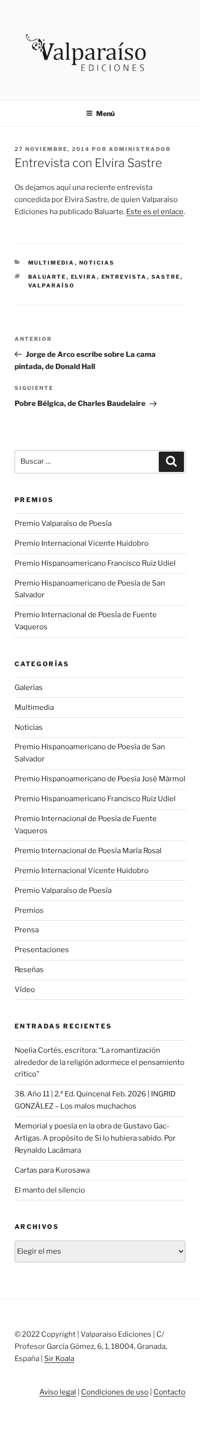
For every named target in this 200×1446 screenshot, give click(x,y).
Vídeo (25, 989)
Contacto (169, 1392)
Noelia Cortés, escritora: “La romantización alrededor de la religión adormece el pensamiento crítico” (99, 1062)
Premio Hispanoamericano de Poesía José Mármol (100, 778)
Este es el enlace (154, 211)
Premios (29, 910)
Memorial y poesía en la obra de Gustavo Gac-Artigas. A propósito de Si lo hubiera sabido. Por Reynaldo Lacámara (95, 1138)
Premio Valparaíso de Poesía (63, 523)
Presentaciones (42, 949)
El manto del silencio (50, 1190)
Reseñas (29, 969)
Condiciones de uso (115, 1392)
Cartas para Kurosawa (52, 1170)
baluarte (47, 276)
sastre (166, 276)
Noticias (97, 262)
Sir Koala (59, 1358)
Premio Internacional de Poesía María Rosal (88, 850)
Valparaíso (51, 285)
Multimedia (51, 262)
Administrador (140, 149)
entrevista (124, 276)
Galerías (29, 687)
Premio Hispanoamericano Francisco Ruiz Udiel (95, 563)
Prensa (27, 929)
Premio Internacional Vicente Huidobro (82, 543)
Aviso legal (57, 1392)
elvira (84, 276)
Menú (105, 113)
